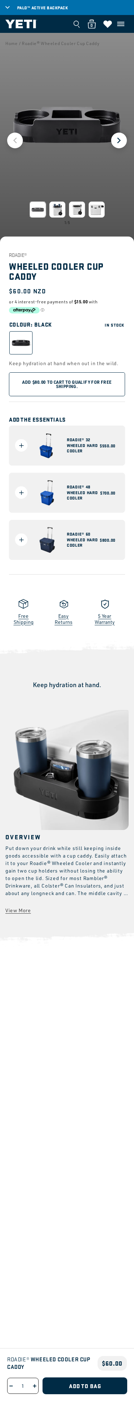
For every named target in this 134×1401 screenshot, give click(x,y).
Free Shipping (24, 619)
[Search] (76, 24)
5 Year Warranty (105, 619)
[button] (121, 24)
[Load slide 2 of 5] (57, 210)
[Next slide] (119, 140)
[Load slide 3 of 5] (77, 210)
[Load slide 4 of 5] (97, 210)
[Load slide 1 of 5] (38, 210)
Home (11, 43)
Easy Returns (64, 619)
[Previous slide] (15, 140)
